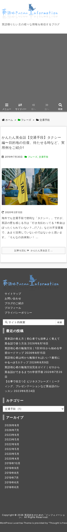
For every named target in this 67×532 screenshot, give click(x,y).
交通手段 (43, 156)
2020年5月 (12, 453)
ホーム (9, 119)
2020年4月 (12, 458)
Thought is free (58, 523)
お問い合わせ (13, 298)
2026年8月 (12, 425)
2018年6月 (12, 487)
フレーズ (26, 119)
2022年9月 (12, 444)
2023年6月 (12, 434)
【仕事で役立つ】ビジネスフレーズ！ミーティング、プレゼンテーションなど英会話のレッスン (32, 386)
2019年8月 (12, 472)
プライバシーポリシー (18, 312)
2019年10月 (12, 463)
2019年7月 (12, 477)
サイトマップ (13, 293)
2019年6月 (12, 482)
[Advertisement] (33, 67)
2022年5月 (12, 449)
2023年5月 (12, 439)
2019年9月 (12, 468)
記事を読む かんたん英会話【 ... (33, 250)
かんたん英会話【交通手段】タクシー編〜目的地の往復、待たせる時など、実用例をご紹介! (33, 142)
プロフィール (13, 307)
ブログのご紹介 (14, 303)
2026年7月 (12, 430)
